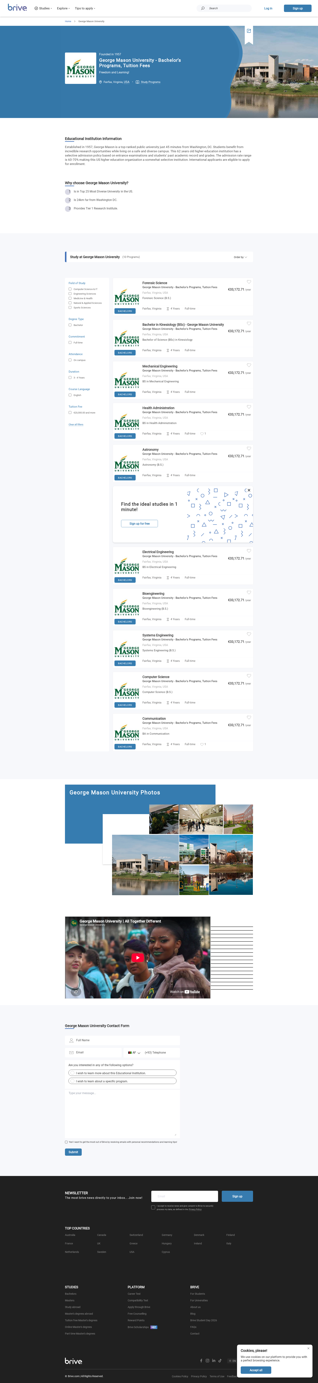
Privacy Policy (195, 1209)
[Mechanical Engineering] (127, 398)
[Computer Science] (127, 708)
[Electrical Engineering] (127, 583)
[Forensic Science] (127, 314)
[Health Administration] (127, 439)
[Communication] (127, 750)
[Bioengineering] (127, 625)
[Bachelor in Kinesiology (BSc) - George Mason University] (127, 356)
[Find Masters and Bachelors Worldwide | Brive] (17, 10)
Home (68, 21)
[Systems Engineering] (127, 667)
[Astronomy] (127, 481)
